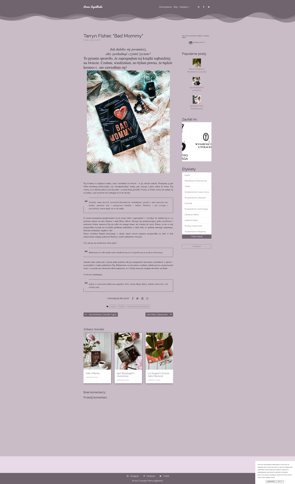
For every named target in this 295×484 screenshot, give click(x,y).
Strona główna (165, 7)
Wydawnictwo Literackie (195, 198)
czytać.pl (199, 42)
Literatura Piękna (191, 215)
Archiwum (197, 246)
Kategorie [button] (183, 7)
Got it (280, 481)
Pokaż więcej (196, 236)
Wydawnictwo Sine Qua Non (138, 306)
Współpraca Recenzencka (195, 181)
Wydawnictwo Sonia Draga (196, 209)
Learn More (271, 481)
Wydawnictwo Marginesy (195, 231)
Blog (176, 7)
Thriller (121, 306)
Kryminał (188, 203)
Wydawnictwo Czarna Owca (196, 192)
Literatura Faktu (191, 220)
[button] (184, 141)
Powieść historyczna (193, 226)
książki (112, 306)
